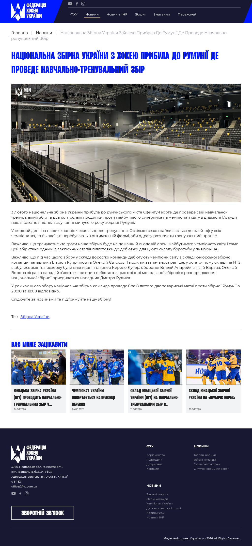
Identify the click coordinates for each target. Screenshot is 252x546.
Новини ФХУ (155, 513)
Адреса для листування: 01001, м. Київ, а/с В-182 (39, 479)
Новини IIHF (117, 14)
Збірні (140, 14)
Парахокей (187, 14)
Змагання (162, 14)
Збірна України (34, 316)
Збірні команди (205, 459)
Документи (154, 464)
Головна (19, 32)
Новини (92, 14)
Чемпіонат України (207, 464)
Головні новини (205, 455)
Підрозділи (154, 459)
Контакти (152, 468)
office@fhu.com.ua (24, 486)
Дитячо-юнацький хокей (211, 468)
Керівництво (155, 455)
